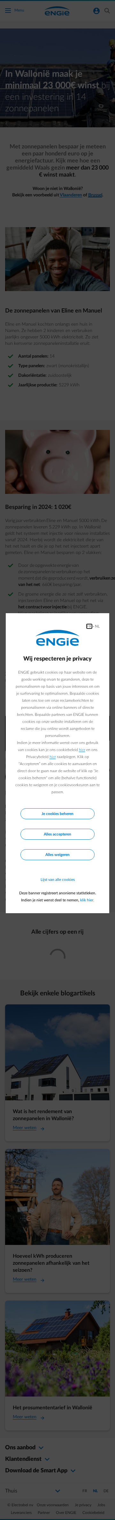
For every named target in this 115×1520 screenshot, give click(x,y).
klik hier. (87, 900)
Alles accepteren (57, 834)
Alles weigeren (57, 855)
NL (97, 626)
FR (89, 626)
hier (82, 750)
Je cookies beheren (57, 814)
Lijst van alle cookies (58, 880)
